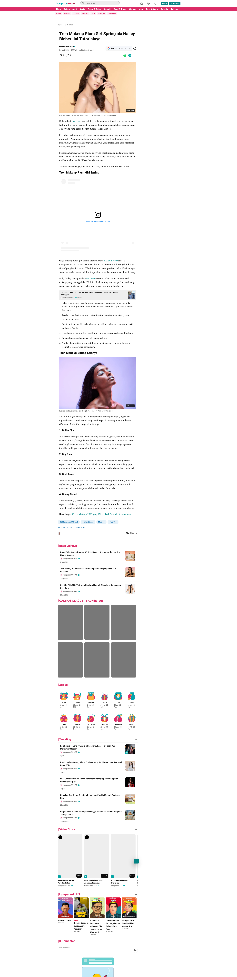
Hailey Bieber (111, 260)
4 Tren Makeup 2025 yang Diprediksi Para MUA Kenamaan (101, 514)
